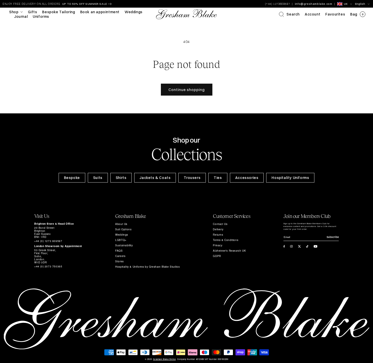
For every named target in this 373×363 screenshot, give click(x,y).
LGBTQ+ (121, 240)
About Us (121, 224)
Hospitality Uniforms (290, 177)
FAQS (119, 250)
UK (346, 4)
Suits (98, 177)
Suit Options (123, 229)
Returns (218, 234)
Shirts (121, 177)
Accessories (247, 177)
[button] (289, 14)
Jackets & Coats (155, 177)
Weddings (121, 234)
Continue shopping (186, 89)
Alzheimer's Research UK (229, 250)
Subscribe (333, 237)
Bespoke (72, 177)
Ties (218, 177)
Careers (120, 256)
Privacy (217, 245)
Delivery (218, 229)
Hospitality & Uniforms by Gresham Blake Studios (147, 266)
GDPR (217, 256)
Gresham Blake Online (164, 359)
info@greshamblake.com (313, 4)
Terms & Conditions (225, 240)
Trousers (192, 177)
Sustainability (124, 245)
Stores (119, 261)
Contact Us (220, 224)
